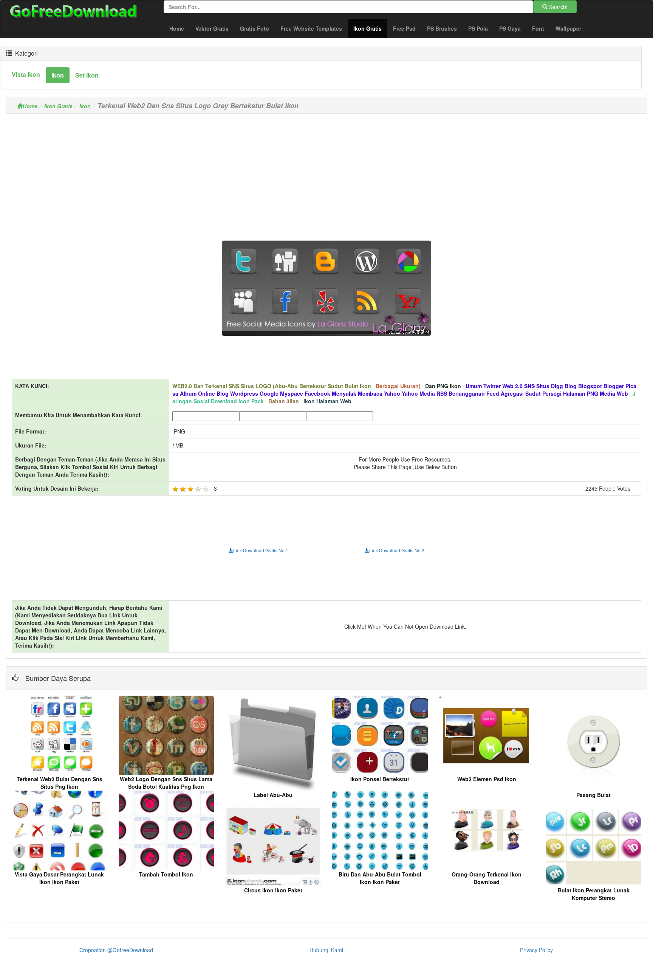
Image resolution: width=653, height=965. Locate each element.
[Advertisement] (326, 172)
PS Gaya (510, 28)
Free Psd (404, 28)
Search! (558, 7)
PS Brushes (442, 28)
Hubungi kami (326, 950)
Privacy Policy (536, 950)
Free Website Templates (311, 28)
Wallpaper (568, 28)
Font (538, 28)
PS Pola (478, 28)
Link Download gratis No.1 (260, 550)
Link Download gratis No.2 (396, 550)
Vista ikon (26, 74)
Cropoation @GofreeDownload (116, 950)
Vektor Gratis (212, 28)
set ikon (87, 75)
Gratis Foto (254, 28)
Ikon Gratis (370, 28)
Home (176, 28)
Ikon (85, 106)
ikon (57, 75)
